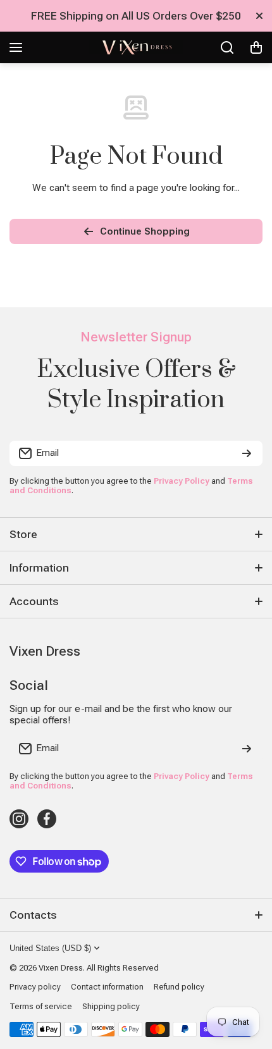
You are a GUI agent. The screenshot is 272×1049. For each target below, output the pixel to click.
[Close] (259, 15)
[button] (256, 47)
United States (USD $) (50, 948)
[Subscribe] (247, 453)
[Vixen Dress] (136, 47)
